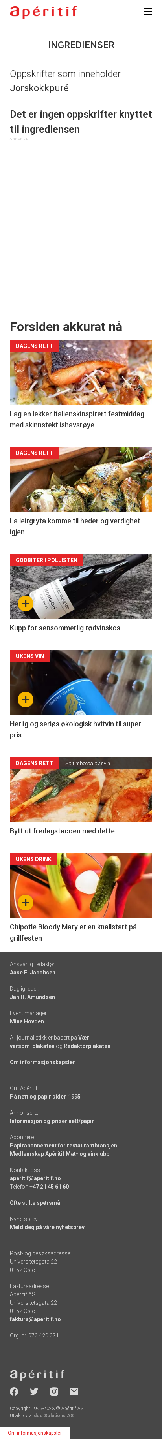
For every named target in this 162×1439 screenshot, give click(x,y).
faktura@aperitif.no (35, 1319)
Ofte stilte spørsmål (36, 1203)
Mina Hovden (27, 1021)
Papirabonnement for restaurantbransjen (63, 1145)
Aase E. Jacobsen (32, 972)
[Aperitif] (43, 12)
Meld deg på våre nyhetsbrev (47, 1227)
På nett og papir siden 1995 (45, 1096)
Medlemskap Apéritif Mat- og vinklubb (59, 1154)
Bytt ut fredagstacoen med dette (62, 831)
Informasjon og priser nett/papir (52, 1121)
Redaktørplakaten (87, 1046)
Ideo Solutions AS (53, 1415)
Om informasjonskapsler (42, 1062)
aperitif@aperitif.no (35, 1178)
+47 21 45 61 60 (49, 1186)
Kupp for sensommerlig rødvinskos (65, 628)
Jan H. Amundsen (32, 997)
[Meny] (148, 11)
